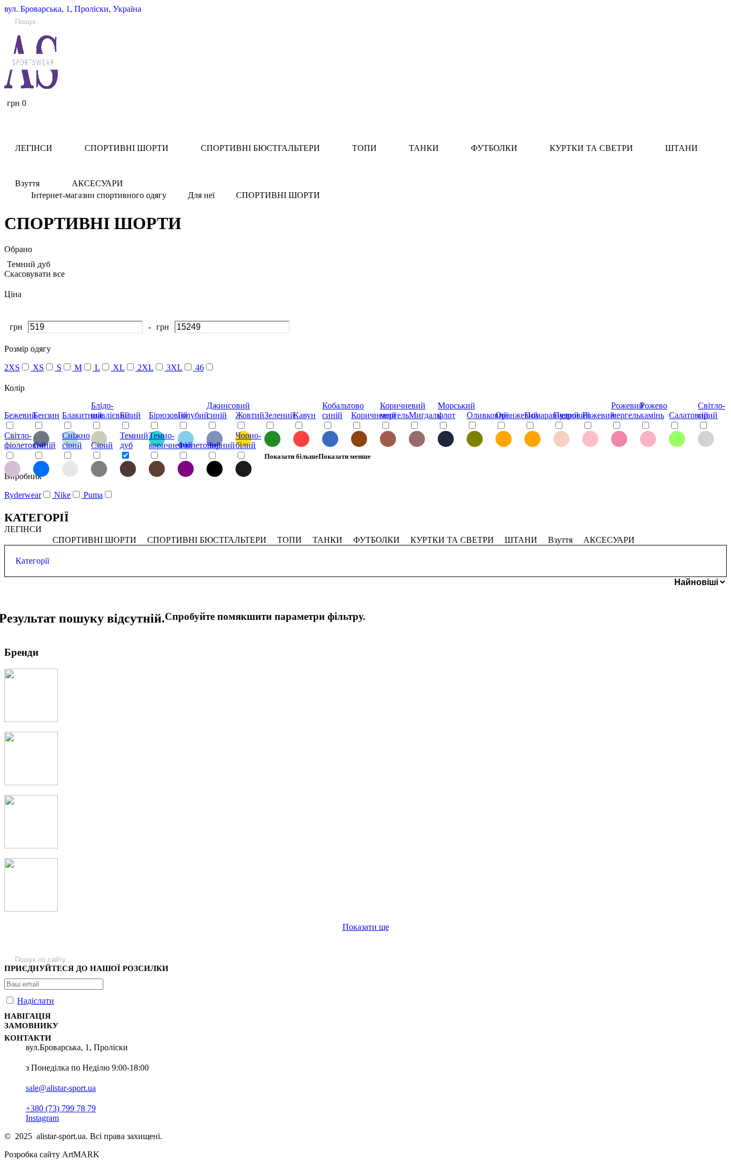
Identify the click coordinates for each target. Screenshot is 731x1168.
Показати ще (365, 926)
